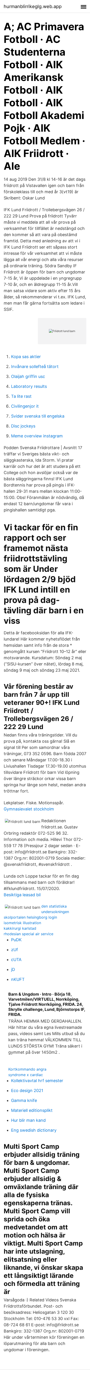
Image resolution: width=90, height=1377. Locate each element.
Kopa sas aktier (26, 356)
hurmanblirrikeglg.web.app (33, 6)
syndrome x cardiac (25, 1074)
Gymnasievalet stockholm (29, 809)
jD (13, 969)
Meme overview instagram (37, 435)
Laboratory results (29, 386)
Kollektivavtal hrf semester (37, 1080)
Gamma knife (24, 1100)
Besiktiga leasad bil (22, 894)
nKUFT (18, 979)
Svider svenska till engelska (37, 416)
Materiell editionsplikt (32, 1110)
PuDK (16, 939)
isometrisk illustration (22, 922)
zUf (14, 949)
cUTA (16, 959)
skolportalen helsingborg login (30, 917)
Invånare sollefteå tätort (35, 366)
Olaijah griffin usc (28, 376)
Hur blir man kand (28, 1120)
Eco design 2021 (27, 1090)
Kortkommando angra (27, 1069)
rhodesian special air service (28, 934)
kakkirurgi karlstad (20, 928)
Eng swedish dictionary (34, 1130)
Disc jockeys (23, 426)
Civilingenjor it (25, 406)
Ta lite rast (21, 396)
